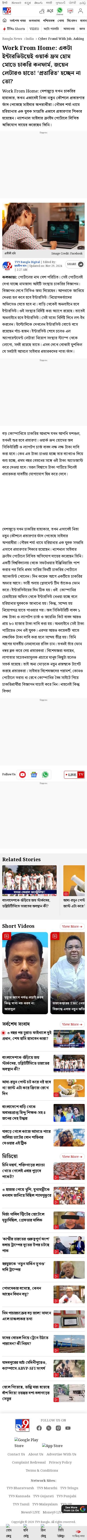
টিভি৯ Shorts (16, 29)
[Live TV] (69, 11)
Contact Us (16, 1454)
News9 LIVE (30, 1512)
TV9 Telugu (69, 1488)
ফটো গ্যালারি (51, 29)
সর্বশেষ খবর (18, 21)
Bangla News (12, 38)
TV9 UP (66, 1504)
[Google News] (34, 774)
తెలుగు (38, 3)
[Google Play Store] (27, 1443)
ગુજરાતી (60, 3)
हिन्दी (5, 3)
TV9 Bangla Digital (27, 262)
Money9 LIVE (53, 1512)
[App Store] (55, 1447)
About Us (35, 1454)
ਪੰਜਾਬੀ (72, 3)
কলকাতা (34, 21)
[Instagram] (58, 1428)
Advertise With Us (61, 1454)
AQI (50, 11)
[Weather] (43, 11)
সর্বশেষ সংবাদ (16, 1024)
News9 (16, 3)
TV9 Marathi (47, 1488)
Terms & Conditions (42, 1470)
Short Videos (18, 926)
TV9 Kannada (19, 1496)
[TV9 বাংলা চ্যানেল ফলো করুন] (58, 11)
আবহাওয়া (69, 29)
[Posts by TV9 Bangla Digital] (7, 266)
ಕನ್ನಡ (28, 3)
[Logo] (6, 11)
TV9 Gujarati (43, 1496)
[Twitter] (48, 1428)
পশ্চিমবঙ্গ (48, 21)
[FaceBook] (39, 1428)
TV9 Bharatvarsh (20, 1488)
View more (70, 926)
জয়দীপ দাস (20, 266)
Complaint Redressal (29, 1462)
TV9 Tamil (21, 1504)
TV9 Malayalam (45, 1504)
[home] (4, 20)
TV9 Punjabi (66, 1496)
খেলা (61, 21)
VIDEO (34, 29)
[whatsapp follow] (45, 774)
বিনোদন (72, 21)
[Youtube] (22, 774)
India (30, 38)
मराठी (49, 3)
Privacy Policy (60, 1462)
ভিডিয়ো (10, 1156)
